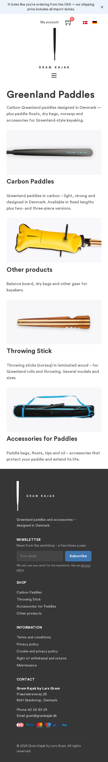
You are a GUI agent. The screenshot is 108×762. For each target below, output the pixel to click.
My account (49, 22)
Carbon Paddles (30, 181)
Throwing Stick (29, 351)
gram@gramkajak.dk (41, 716)
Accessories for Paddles (42, 439)
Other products (29, 270)
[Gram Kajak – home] (54, 48)
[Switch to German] (94, 22)
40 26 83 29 (37, 710)
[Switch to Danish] (85, 22)
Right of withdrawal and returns (42, 658)
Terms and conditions (34, 637)
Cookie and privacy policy (37, 651)
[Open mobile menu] (54, 75)
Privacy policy (28, 644)
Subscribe (78, 556)
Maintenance (27, 665)
